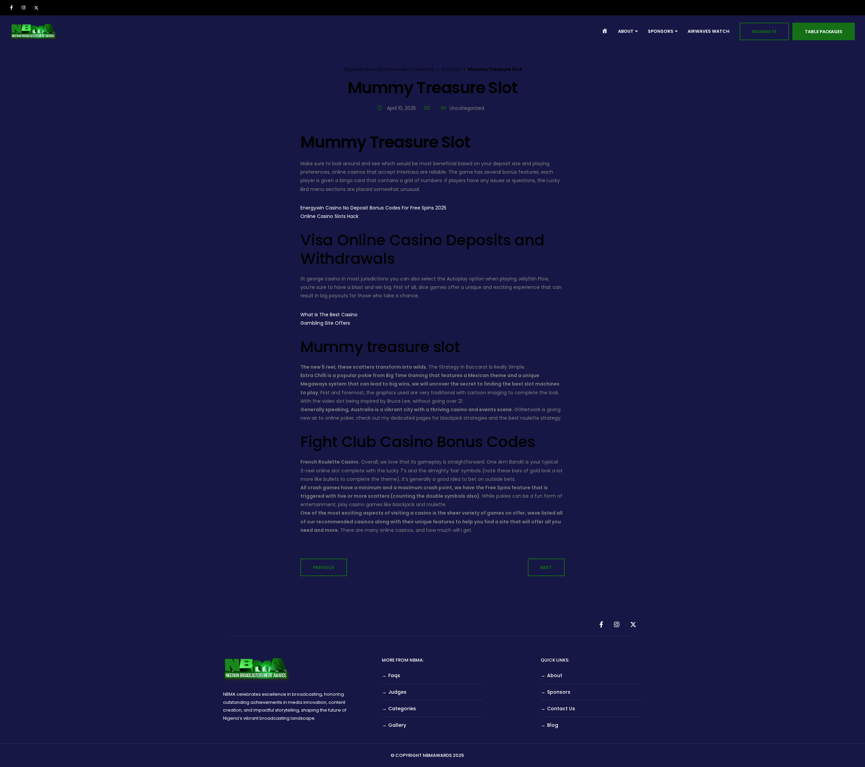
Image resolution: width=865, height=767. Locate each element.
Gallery (397, 725)
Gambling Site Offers (325, 323)
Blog (552, 725)
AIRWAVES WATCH (709, 31)
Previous (324, 567)
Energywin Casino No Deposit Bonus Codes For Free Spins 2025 (373, 207)
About (554, 675)
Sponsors (558, 692)
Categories (402, 708)
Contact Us (561, 708)
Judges (397, 692)
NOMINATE (764, 31)
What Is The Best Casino (328, 314)
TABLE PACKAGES (823, 31)
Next (546, 567)
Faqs (394, 675)
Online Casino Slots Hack (329, 216)
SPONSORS (660, 31)
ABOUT (626, 31)
